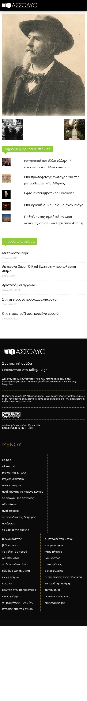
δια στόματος (10, 558)
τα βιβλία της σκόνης (15, 530)
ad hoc (6, 460)
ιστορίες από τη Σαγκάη (17, 609)
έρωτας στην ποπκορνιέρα (19, 590)
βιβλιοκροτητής (12, 539)
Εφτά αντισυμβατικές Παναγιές (49, 193)
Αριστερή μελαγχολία (18, 285)
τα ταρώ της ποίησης (58, 583)
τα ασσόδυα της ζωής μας (19, 517)
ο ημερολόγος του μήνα (17, 602)
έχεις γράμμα (10, 596)
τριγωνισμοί (52, 590)
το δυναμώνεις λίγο (14, 564)
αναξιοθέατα (10, 511)
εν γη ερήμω (10, 577)
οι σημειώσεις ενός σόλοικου (63, 577)
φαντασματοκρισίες (57, 596)
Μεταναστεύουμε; (15, 253)
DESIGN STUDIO (18, 428)
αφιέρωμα (8, 523)
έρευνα (7, 583)
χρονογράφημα (55, 602)
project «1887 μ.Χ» (14, 472)
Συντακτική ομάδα (17, 364)
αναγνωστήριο (11, 485)
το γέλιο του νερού (14, 551)
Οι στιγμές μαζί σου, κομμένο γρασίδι (30, 314)
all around (8, 466)
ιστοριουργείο (54, 545)
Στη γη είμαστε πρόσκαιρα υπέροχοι (29, 299)
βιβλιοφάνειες (11, 545)
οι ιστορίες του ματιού (59, 539)
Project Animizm (13, 479)
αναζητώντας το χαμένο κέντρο (22, 491)
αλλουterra (9, 504)
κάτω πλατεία (53, 551)
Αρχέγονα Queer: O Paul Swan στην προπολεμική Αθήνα (39, 269)
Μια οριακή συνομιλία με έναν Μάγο (53, 205)
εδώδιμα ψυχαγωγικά (16, 571)
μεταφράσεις (53, 564)
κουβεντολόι (53, 558)
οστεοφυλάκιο (54, 571)
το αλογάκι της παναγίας (18, 498)
